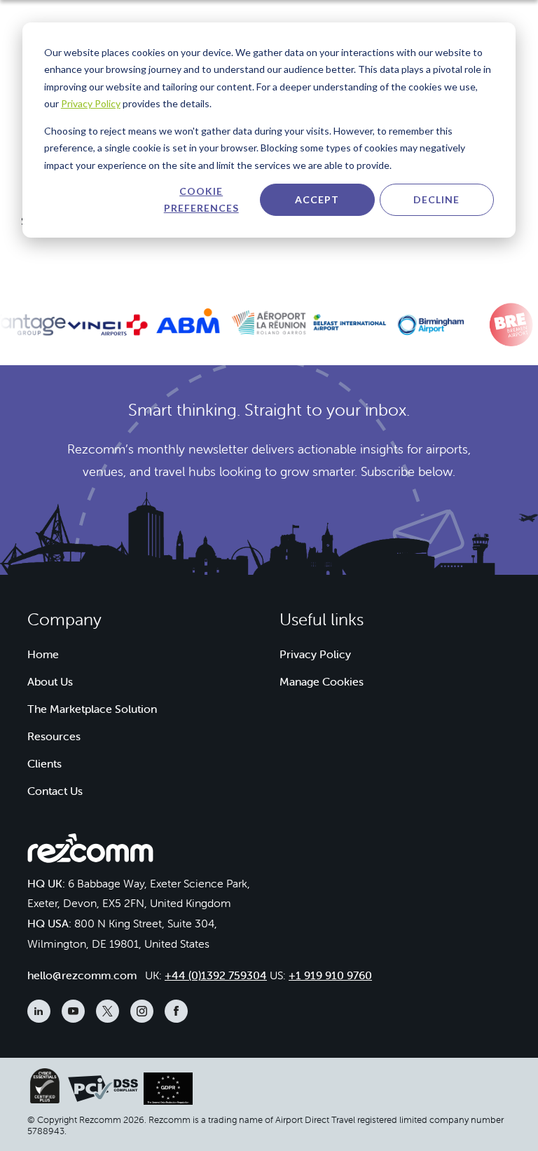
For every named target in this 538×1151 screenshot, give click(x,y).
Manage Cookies (322, 681)
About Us (50, 681)
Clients (44, 763)
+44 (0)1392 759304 (216, 975)
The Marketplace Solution (92, 709)
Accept (317, 199)
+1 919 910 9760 (330, 975)
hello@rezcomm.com (82, 975)
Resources (54, 736)
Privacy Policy (90, 103)
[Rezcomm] (90, 852)
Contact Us (55, 791)
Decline (436, 199)
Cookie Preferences (201, 199)
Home (43, 654)
